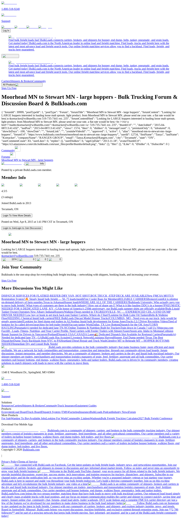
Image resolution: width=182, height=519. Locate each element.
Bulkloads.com (31, 449)
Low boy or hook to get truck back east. (47, 315)
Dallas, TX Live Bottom (106, 324)
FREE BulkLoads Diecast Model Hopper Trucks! (81, 318)
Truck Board (34, 411)
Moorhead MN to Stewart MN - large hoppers (27, 160)
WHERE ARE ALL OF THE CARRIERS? (104, 302)
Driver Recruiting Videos (154, 321)
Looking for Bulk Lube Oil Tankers (129, 315)
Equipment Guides (86, 405)
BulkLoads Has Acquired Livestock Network (67, 337)
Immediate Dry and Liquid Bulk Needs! (35, 343)
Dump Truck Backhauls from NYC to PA (37, 340)
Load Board (20, 411)
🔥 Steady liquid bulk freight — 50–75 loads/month (54, 299)
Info (42, 163)
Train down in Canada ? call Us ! (138, 327)
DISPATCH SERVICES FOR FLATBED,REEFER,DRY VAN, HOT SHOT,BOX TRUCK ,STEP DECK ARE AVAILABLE (74, 295)
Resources (7, 405)
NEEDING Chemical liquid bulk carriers (30, 318)
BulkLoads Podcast (101, 411)
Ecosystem (7, 411)
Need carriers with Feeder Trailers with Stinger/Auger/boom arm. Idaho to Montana (116, 330)
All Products (9, 84)
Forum (132, 411)
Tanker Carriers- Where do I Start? (89, 315)
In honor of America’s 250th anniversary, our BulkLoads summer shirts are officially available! (113, 308)
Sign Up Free (9, 88)
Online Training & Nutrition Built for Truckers (94, 327)
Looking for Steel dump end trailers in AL (47, 321)
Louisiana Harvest (103, 337)
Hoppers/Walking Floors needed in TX (76, 311)
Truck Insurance (66, 405)
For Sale (6, 418)
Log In (6, 30)
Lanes (91, 334)
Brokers (151, 299)
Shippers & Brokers (21, 81)
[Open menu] (10, 56)
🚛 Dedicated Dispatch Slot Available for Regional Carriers (127, 334)
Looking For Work (56, 418)
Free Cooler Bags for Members (101, 299)
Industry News (120, 411)
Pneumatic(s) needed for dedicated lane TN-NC (41, 327)
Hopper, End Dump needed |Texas (133, 337)
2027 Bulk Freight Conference (155, 418)
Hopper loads (71, 302)
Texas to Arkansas (53, 302)
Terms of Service (27, 461)
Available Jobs (38, 418)
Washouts (95, 418)
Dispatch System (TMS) (54, 411)
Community (39, 81)
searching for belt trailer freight (51, 324)
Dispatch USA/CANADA (72, 334)
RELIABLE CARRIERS (132, 299)
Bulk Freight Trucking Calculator (119, 418)
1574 (14, 259)
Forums (5, 156)
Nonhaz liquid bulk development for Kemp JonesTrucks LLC (105, 321)
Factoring (73, 411)
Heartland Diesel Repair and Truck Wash (83, 340)
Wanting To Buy (20, 418)
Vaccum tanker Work (80, 324)
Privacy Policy (9, 461)
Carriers (5, 81)
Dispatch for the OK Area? (135, 324)
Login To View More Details (17, 215)
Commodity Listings (78, 418)
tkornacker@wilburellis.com (17, 255)
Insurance (84, 411)
